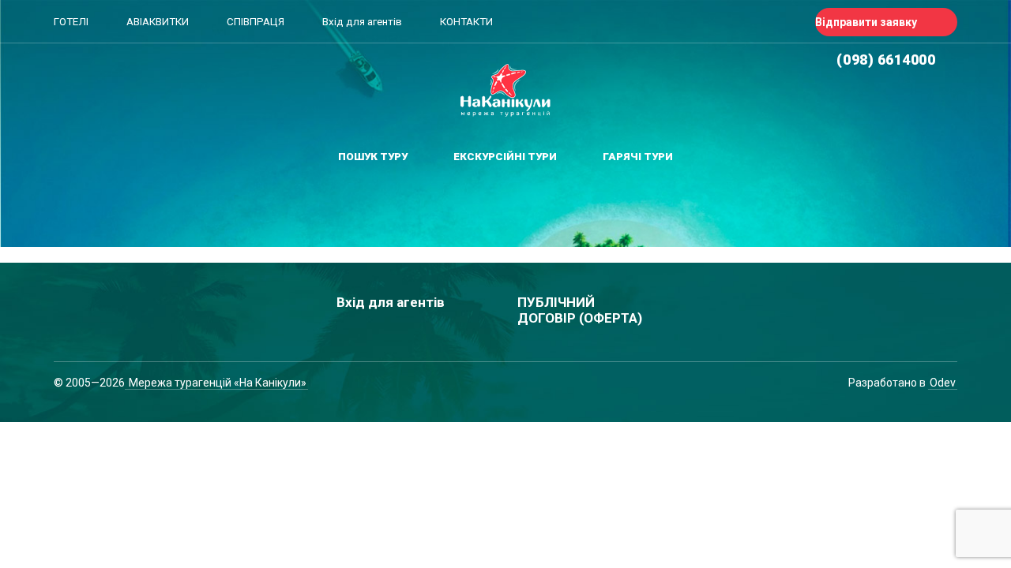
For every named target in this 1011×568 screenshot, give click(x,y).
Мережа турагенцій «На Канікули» (216, 382)
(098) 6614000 (885, 59)
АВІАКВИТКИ (157, 22)
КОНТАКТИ (466, 22)
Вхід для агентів (362, 22)
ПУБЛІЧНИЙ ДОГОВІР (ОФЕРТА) (579, 310)
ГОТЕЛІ (71, 22)
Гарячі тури (638, 157)
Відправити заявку (866, 22)
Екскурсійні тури (505, 157)
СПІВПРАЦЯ (255, 22)
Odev (943, 382)
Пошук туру (373, 157)
